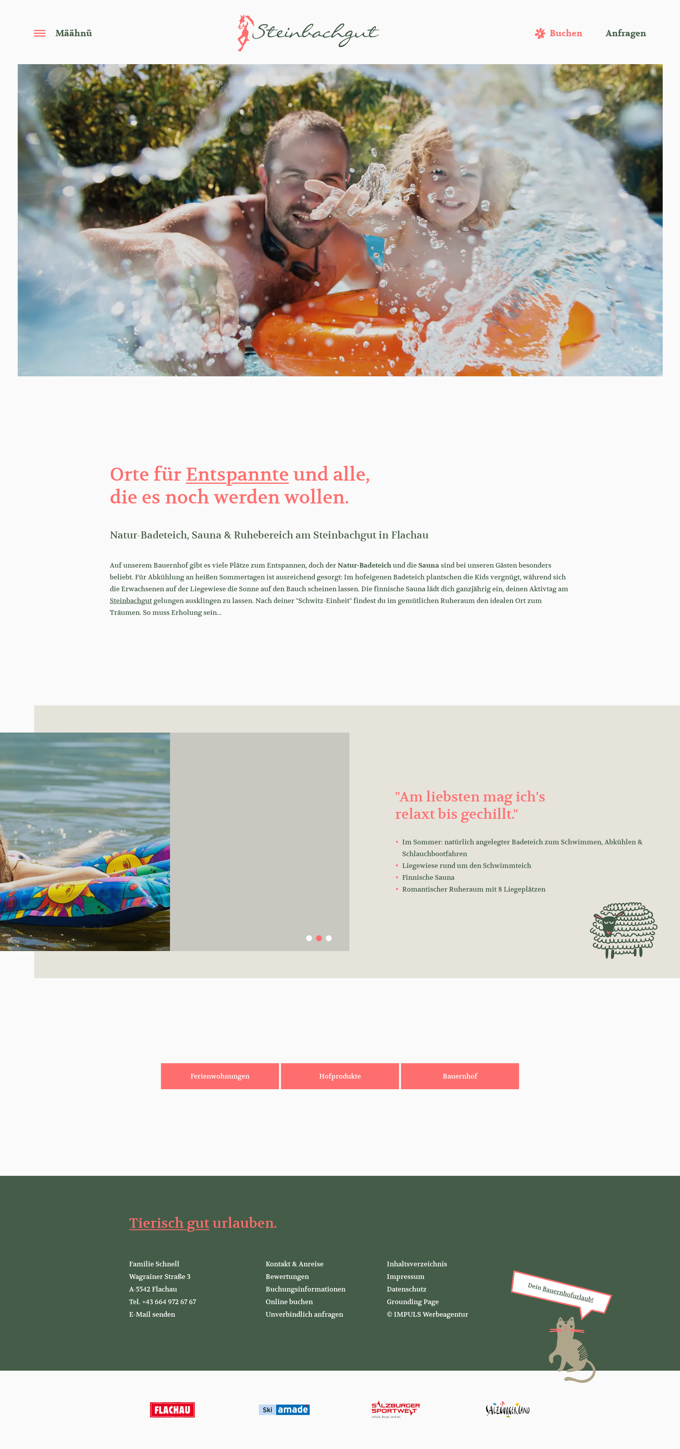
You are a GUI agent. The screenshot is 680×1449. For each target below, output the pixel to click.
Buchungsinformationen (306, 1289)
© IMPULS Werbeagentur (427, 1314)
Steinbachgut (131, 600)
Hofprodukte (340, 1076)
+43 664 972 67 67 (169, 1301)
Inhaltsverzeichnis (417, 1264)
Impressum (406, 1276)
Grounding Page (413, 1301)
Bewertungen (287, 1276)
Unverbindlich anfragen (304, 1314)
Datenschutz (407, 1289)
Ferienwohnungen (219, 1076)
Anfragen (626, 33)
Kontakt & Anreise (294, 1264)
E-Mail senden (152, 1314)
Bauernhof (460, 1076)
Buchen (566, 33)
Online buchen (289, 1301)
